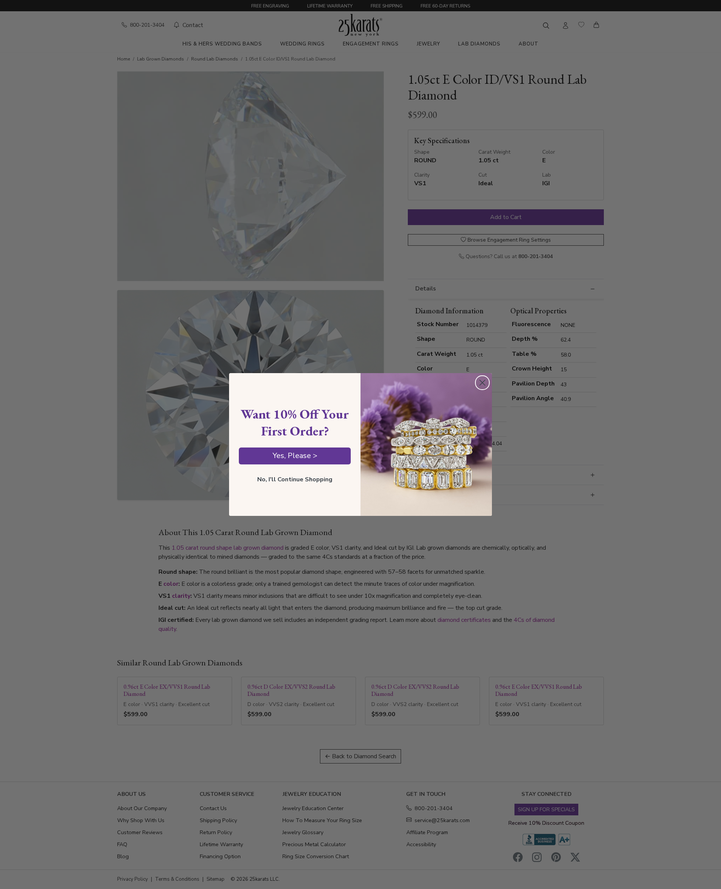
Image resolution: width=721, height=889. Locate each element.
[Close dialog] (482, 382)
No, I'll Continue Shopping (294, 479)
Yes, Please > (295, 456)
